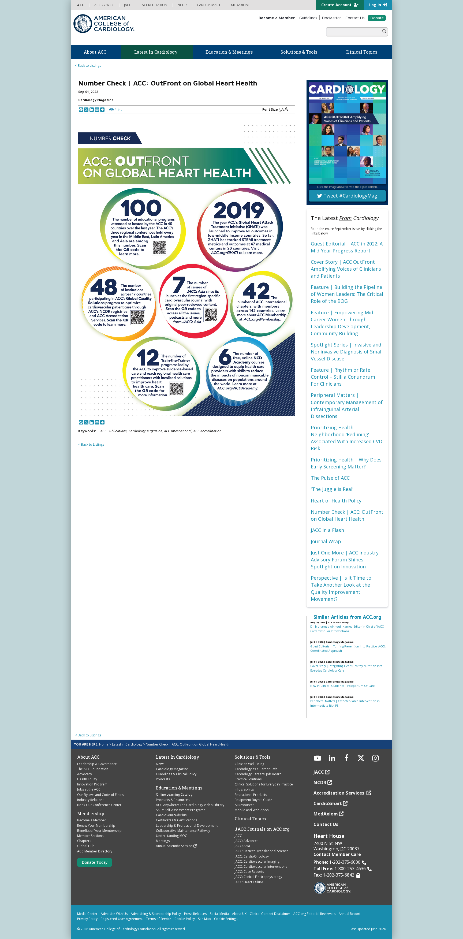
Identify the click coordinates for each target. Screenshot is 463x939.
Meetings (163, 841)
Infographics (244, 789)
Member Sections (90, 835)
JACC (238, 835)
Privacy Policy (87, 918)
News (160, 764)
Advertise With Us (114, 913)
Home (104, 744)
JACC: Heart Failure (249, 882)
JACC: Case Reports (249, 871)
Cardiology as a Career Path (256, 769)
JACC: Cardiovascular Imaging (257, 861)
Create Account (337, 4)
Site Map (204, 918)
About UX (239, 913)
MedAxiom (325, 814)
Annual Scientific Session (174, 846)
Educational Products (251, 794)
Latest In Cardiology (177, 757)
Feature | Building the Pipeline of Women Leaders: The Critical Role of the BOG (347, 294)
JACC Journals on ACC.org (262, 829)
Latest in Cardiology (127, 744)
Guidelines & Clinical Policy (176, 774)
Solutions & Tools (252, 757)
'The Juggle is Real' (332, 489)
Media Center (87, 913)
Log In (375, 4)
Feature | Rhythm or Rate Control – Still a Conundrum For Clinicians (343, 377)
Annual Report (349, 913)
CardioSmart (327, 803)
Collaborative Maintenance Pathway (183, 830)
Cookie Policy (184, 918)
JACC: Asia (242, 846)
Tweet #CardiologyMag (349, 195)
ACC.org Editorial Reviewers (314, 913)
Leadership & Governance (97, 764)
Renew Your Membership (96, 825)
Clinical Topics (250, 818)
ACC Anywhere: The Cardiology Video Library (190, 805)
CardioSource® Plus (171, 815)
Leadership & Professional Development (187, 825)
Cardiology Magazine (172, 769)
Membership (90, 813)
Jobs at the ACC (88, 789)
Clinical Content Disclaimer (270, 913)
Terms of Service (158, 918)
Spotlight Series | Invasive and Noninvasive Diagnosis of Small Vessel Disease (347, 351)
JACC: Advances (246, 841)
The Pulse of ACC (330, 478)
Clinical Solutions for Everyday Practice (264, 784)
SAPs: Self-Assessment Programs (180, 810)
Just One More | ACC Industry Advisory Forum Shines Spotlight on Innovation (345, 559)
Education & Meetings (179, 788)
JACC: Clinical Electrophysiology (258, 876)
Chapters (84, 841)
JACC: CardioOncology (252, 856)
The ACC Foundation (92, 769)
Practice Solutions (248, 779)
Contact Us (325, 824)
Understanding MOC (171, 835)
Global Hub (86, 846)
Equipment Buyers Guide (253, 800)
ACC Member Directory (94, 851)
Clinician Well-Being (249, 764)
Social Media (219, 913)
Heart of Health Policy (336, 500)
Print (118, 109)
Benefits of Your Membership (99, 830)
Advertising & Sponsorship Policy (156, 913)
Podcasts (163, 779)
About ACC (88, 757)
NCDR (319, 782)
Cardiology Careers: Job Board (258, 774)
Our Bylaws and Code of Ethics (100, 794)
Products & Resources (172, 800)
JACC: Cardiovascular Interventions (261, 866)
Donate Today (94, 862)
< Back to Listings (88, 65)
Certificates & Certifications (176, 820)
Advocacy (84, 774)
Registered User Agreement (122, 918)
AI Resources (244, 805)
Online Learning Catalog (174, 794)
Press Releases (195, 913)
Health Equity (87, 779)
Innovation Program (92, 784)
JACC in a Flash (327, 530)
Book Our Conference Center (99, 805)
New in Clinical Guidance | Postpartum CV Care (342, 686)
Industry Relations (90, 800)
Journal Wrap (326, 541)
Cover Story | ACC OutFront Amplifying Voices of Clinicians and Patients (346, 269)
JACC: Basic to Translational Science (261, 851)
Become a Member (91, 820)
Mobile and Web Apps (251, 810)
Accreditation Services (339, 793)
